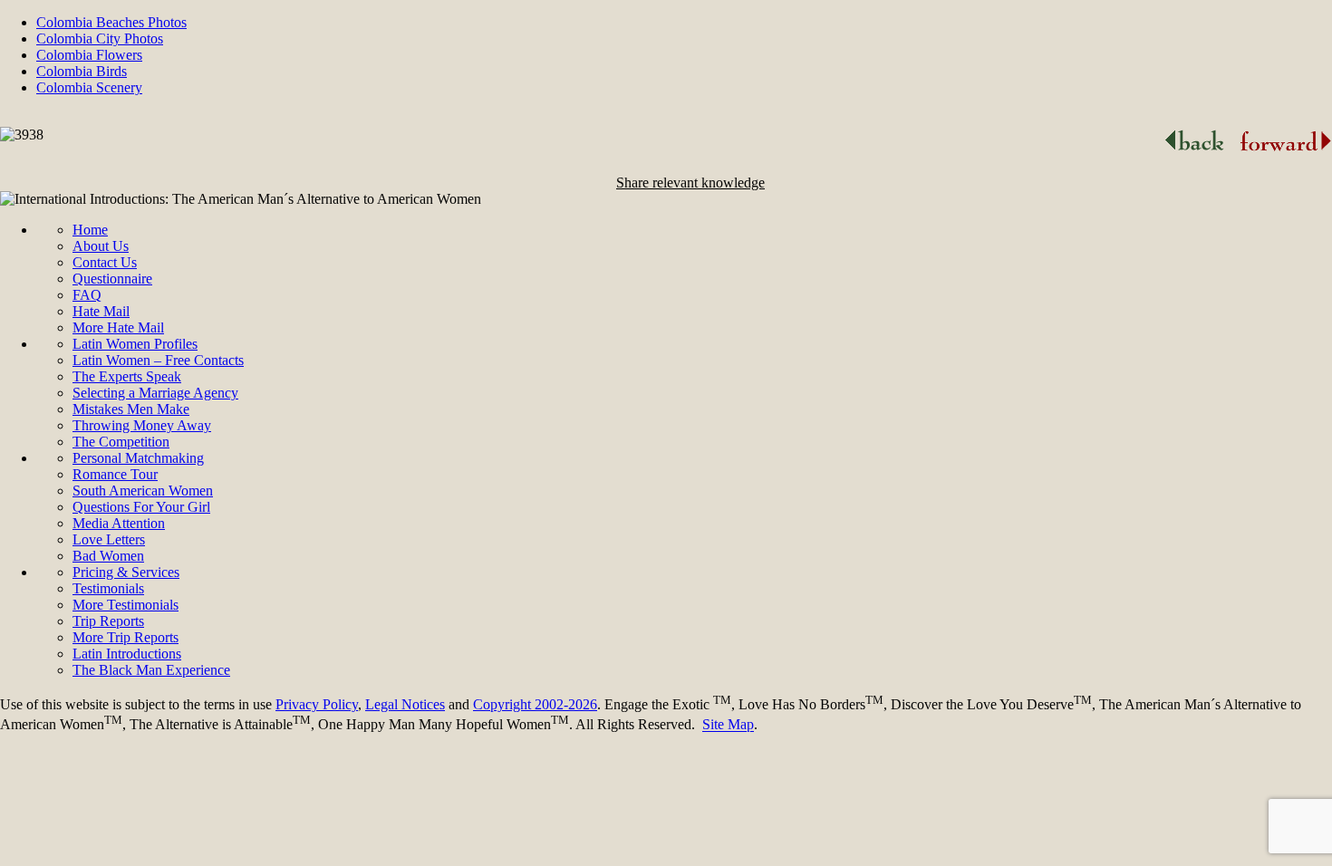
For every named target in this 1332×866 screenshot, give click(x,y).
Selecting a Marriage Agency (155, 392)
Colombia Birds (81, 71)
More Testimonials (125, 604)
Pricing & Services (125, 572)
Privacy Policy (316, 704)
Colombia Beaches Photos (111, 22)
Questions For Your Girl (141, 507)
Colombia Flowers (89, 55)
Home (90, 229)
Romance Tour (115, 474)
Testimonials (108, 588)
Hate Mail (101, 311)
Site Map (728, 725)
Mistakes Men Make (130, 409)
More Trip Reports (125, 637)
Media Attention (118, 523)
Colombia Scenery (89, 87)
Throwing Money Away (141, 425)
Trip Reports (108, 621)
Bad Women (108, 555)
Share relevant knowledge (690, 182)
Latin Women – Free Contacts (158, 360)
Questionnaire (112, 278)
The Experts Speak (126, 376)
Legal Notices (405, 704)
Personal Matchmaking (138, 458)
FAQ (86, 295)
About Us (100, 246)
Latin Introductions (126, 653)
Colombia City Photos (99, 38)
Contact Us (104, 262)
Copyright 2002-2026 (535, 704)
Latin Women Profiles (135, 343)
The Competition (120, 441)
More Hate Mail (118, 327)
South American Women (142, 490)
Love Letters (108, 539)
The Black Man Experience (151, 670)
